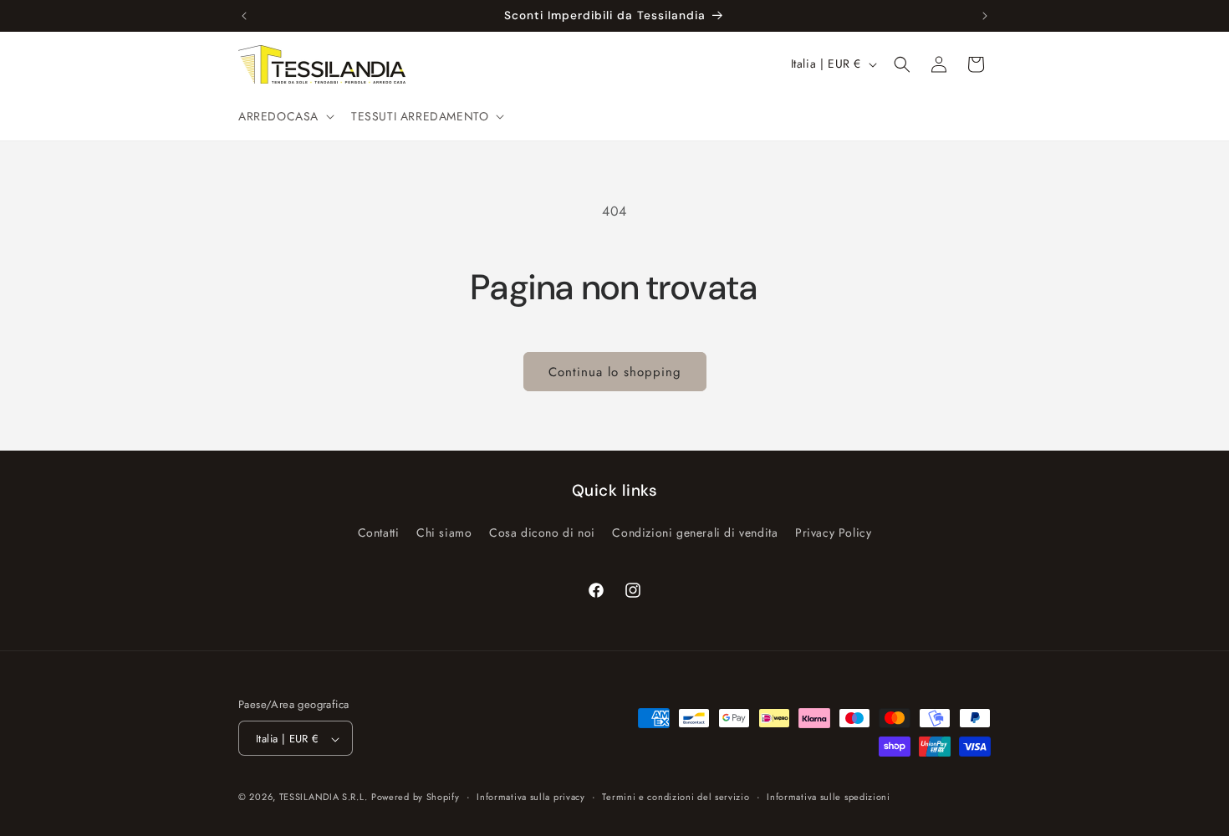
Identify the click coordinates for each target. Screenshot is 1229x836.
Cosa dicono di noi (542, 531)
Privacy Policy (833, 531)
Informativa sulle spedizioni (828, 796)
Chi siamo (444, 531)
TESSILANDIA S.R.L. (323, 797)
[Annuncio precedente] (244, 16)
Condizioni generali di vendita (695, 531)
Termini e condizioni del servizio (675, 796)
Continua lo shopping (614, 372)
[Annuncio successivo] (984, 16)
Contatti (379, 531)
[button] (284, 116)
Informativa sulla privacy (531, 796)
